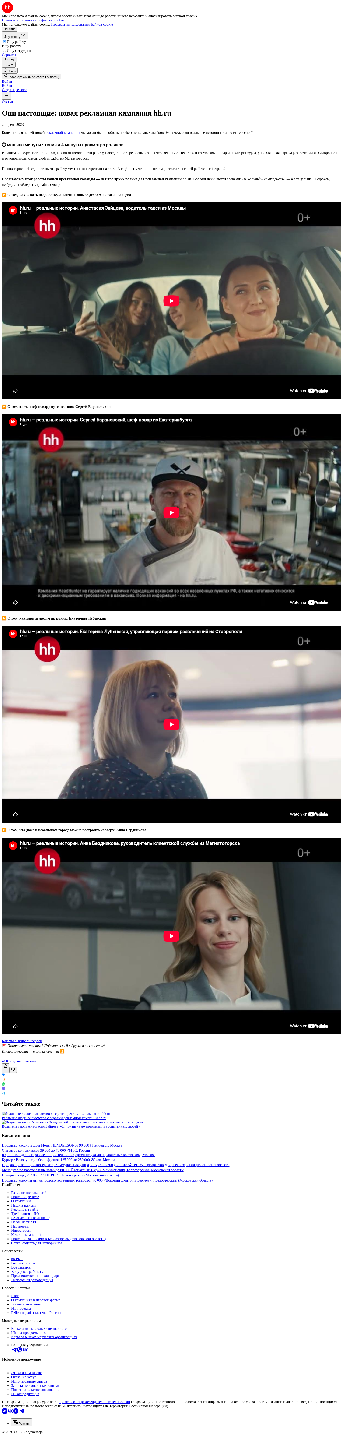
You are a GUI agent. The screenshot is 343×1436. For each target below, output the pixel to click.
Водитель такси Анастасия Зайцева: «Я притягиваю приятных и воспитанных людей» (71, 1126)
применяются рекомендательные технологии (94, 1402)
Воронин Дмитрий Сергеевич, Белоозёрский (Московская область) (159, 1180)
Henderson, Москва (107, 1145)
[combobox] (21, 1422)
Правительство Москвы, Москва (129, 1155)
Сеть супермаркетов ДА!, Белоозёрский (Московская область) (181, 1165)
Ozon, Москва (104, 1160)
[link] (10, 71)
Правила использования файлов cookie (82, 24)
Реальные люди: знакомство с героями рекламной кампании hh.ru (54, 1118)
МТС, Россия (79, 1150)
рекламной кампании (63, 132)
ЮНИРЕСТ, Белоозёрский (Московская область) (80, 1175)
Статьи (7, 102)
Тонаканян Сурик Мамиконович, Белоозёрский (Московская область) (128, 1170)
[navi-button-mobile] (6, 96)
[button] (7, 81)
